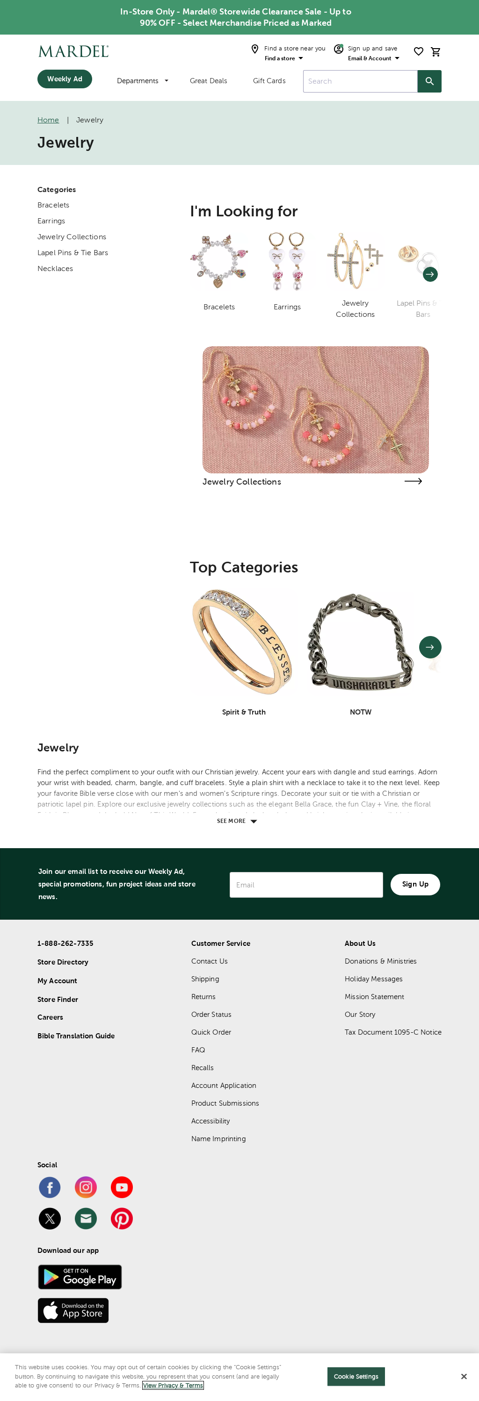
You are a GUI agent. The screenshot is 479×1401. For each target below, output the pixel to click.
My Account (57, 981)
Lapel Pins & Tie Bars (72, 253)
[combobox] (360, 81)
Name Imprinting (218, 1139)
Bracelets (53, 205)
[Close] (464, 1376)
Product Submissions (225, 1103)
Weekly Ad (64, 79)
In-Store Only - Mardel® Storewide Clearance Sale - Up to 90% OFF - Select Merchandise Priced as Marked (235, 17)
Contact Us (209, 961)
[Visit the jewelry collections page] (413, 481)
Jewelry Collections (71, 237)
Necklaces (55, 268)
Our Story (360, 1014)
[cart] (436, 52)
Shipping (205, 979)
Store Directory (62, 962)
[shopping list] (418, 51)
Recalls (202, 1068)
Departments (138, 81)
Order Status (211, 1014)
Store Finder (57, 999)
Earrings (51, 221)
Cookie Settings (356, 1376)
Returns (203, 997)
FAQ (198, 1050)
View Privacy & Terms (173, 1385)
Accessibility (210, 1121)
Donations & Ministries (381, 961)
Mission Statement (375, 997)
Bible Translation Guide (76, 1036)
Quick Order (211, 1032)
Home (48, 120)
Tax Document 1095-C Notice (393, 1032)
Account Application (224, 1085)
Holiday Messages (374, 979)
